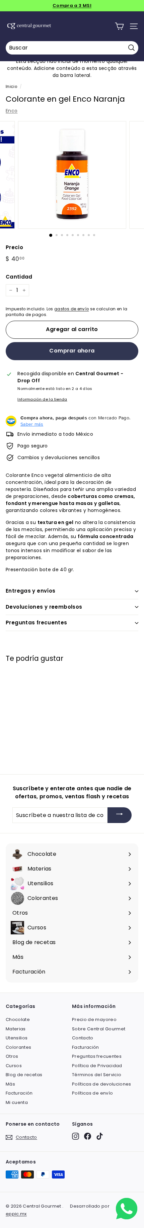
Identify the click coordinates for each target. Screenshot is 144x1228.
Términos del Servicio (96, 1074)
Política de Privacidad (97, 1065)
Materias (16, 1029)
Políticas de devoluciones (101, 1084)
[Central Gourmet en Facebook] (87, 1136)
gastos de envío (71, 309)
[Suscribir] (119, 815)
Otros (12, 1056)
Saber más (31, 424)
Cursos (14, 1065)
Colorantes (18, 1047)
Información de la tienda (42, 399)
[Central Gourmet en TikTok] (99, 1136)
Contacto (82, 1038)
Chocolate (18, 1019)
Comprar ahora (71, 350)
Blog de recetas (24, 1074)
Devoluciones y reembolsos (44, 606)
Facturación (19, 1093)
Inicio (11, 86)
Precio (14, 247)
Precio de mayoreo (94, 1019)
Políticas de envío (92, 1093)
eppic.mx (16, 1214)
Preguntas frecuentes (36, 622)
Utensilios (17, 1038)
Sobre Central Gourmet (98, 1029)
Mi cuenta (17, 1102)
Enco (11, 110)
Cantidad (19, 276)
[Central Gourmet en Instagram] (75, 1136)
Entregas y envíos (30, 590)
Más (10, 1084)
